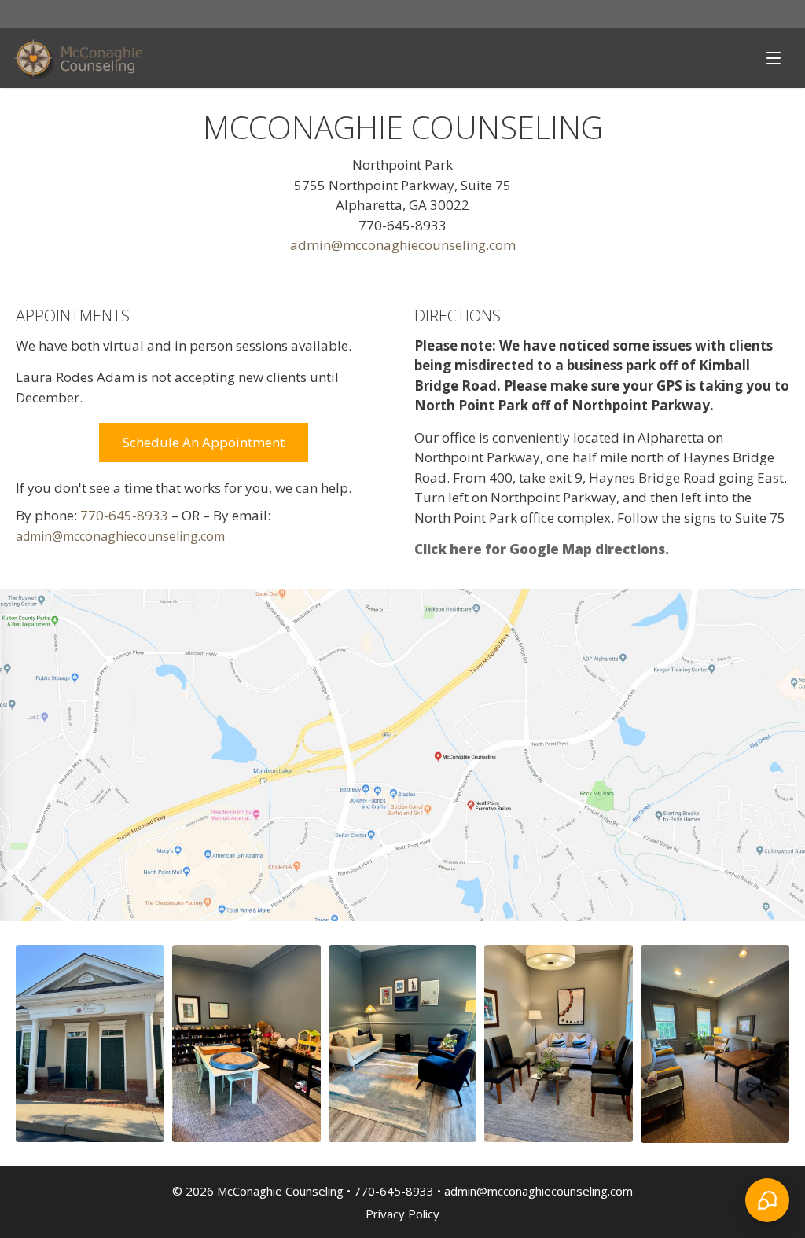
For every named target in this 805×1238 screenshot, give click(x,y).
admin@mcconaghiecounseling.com (403, 245)
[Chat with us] (767, 1200)
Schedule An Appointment (204, 442)
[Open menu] (773, 58)
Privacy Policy (402, 1213)
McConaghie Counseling (280, 1191)
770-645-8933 (124, 515)
